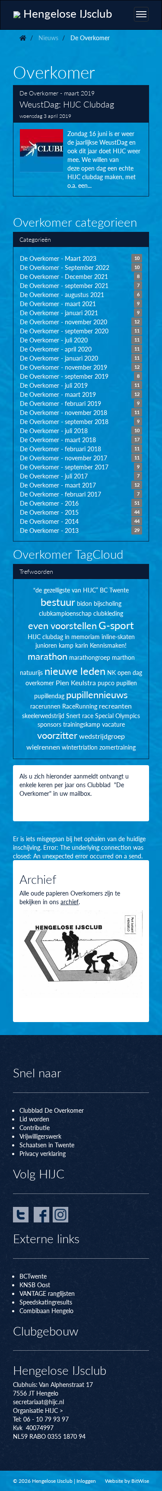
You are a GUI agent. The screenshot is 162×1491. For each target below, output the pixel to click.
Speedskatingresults (45, 1302)
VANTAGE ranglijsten (47, 1293)
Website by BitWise (127, 1481)
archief (69, 901)
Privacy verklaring (42, 1153)
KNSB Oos (33, 1284)
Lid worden (34, 1118)
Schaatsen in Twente (46, 1144)
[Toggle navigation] (141, 14)
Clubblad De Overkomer (51, 1110)
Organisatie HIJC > (38, 1410)
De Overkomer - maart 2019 (57, 93)
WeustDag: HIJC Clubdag (81, 140)
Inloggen (86, 1481)
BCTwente (33, 1276)
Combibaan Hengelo (46, 1310)
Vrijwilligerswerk (40, 1136)
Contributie (34, 1127)
